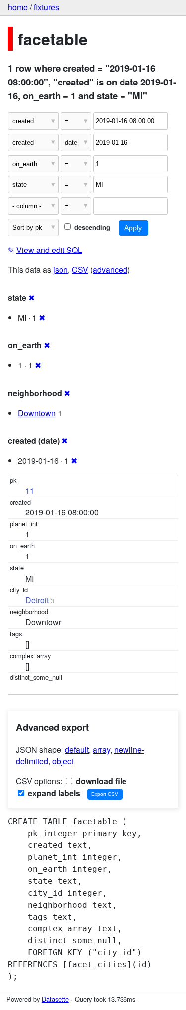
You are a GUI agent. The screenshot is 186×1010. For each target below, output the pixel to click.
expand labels (53, 793)
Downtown (37, 413)
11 (29, 490)
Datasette (55, 999)
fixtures (46, 7)
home (18, 7)
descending (91, 227)
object (62, 761)
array (101, 749)
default (77, 749)
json (60, 269)
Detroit (37, 600)
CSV (80, 269)
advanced (110, 269)
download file (100, 781)
